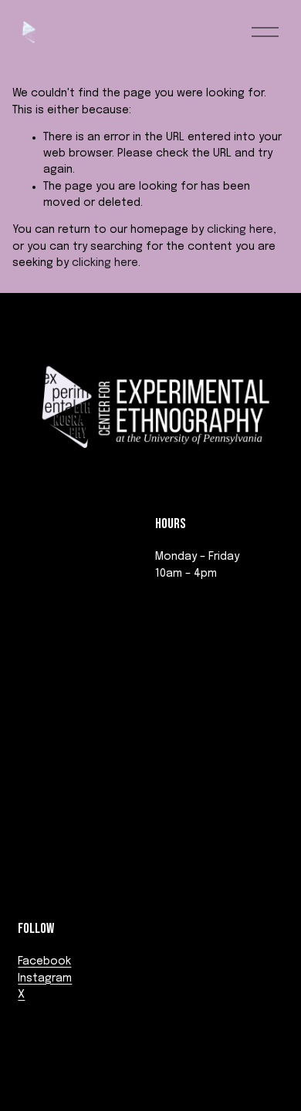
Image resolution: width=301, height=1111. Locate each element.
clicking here (240, 229)
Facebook (44, 961)
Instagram (45, 978)
